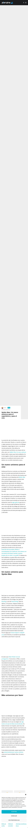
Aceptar (14, 811)
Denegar (14, 816)
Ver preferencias (14, 820)
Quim (5, 407)
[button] (25, 794)
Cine (9, 407)
